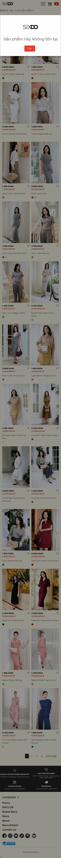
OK (29, 48)
